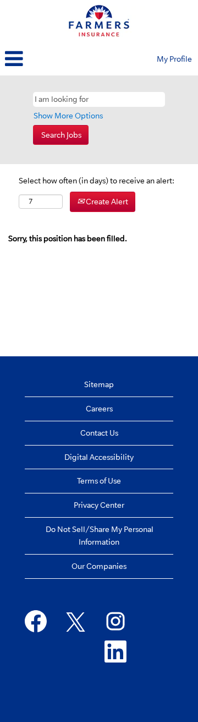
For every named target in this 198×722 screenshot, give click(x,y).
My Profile (174, 59)
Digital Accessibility (99, 457)
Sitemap (99, 384)
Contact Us (99, 432)
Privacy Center (99, 505)
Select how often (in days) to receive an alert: (96, 180)
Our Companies (99, 566)
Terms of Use (99, 480)
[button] (66, 59)
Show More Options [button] (68, 115)
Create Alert (106, 201)
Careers (99, 408)
